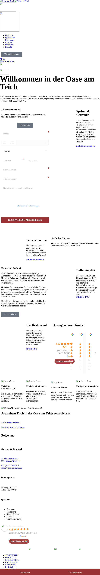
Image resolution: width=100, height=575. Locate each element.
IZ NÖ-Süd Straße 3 (9, 459)
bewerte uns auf (17, 541)
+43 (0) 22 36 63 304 (10, 465)
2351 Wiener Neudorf (10, 461)
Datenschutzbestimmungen (28, 206)
